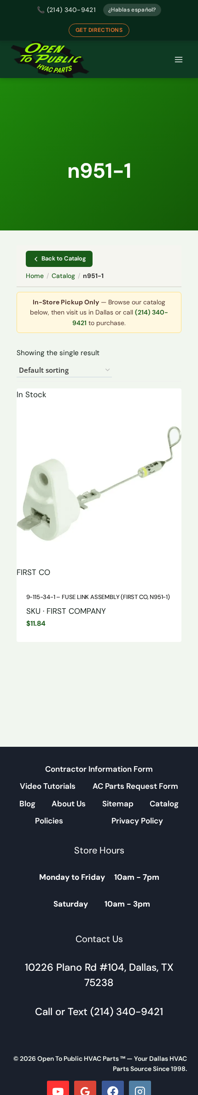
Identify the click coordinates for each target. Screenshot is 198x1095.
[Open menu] (178, 60)
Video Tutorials (48, 786)
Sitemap (118, 804)
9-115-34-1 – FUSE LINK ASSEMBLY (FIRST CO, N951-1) (98, 597)
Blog (27, 804)
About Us (69, 804)
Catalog (63, 276)
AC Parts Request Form (135, 786)
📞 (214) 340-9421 (66, 10)
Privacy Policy (137, 821)
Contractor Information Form (99, 769)
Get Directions (99, 30)
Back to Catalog (63, 258)
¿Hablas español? (132, 9)
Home (35, 276)
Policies (49, 821)
